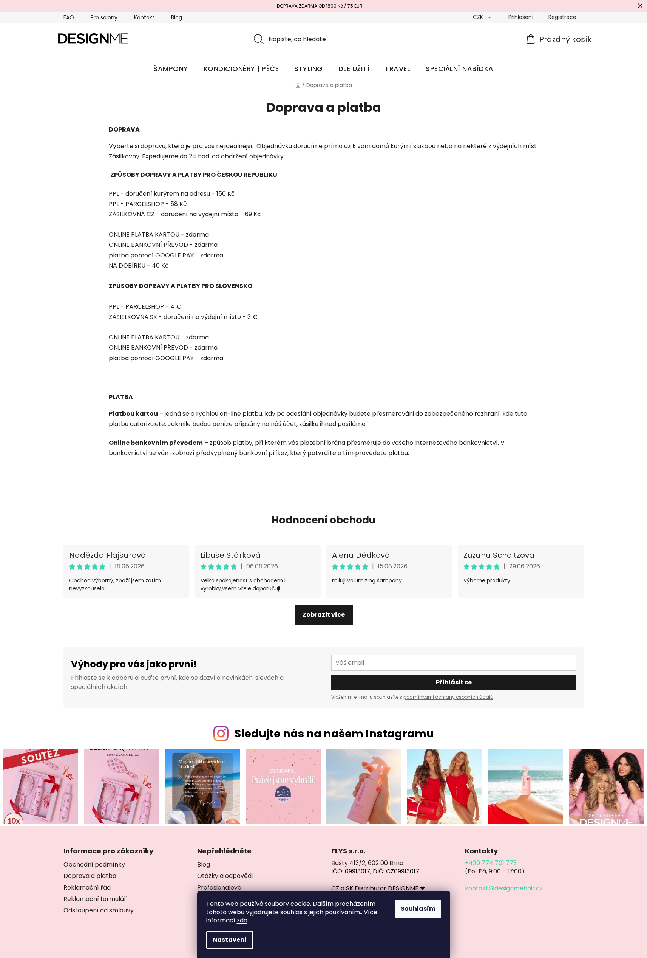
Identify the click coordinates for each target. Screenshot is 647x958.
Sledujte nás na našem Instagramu (334, 733)
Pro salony (104, 17)
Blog (176, 17)
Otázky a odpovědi (225, 876)
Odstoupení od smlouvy (98, 910)
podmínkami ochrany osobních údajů (448, 697)
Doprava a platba (89, 876)
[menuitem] (171, 69)
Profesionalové (219, 888)
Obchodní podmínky (94, 864)
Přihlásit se (454, 682)
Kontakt (144, 17)
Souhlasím (418, 908)
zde (242, 920)
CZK (479, 17)
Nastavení (230, 939)
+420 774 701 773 (491, 863)
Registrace (562, 17)
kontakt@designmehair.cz (504, 888)
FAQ (68, 17)
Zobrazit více (324, 614)
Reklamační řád (87, 888)
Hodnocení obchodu (323, 520)
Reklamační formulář (95, 899)
